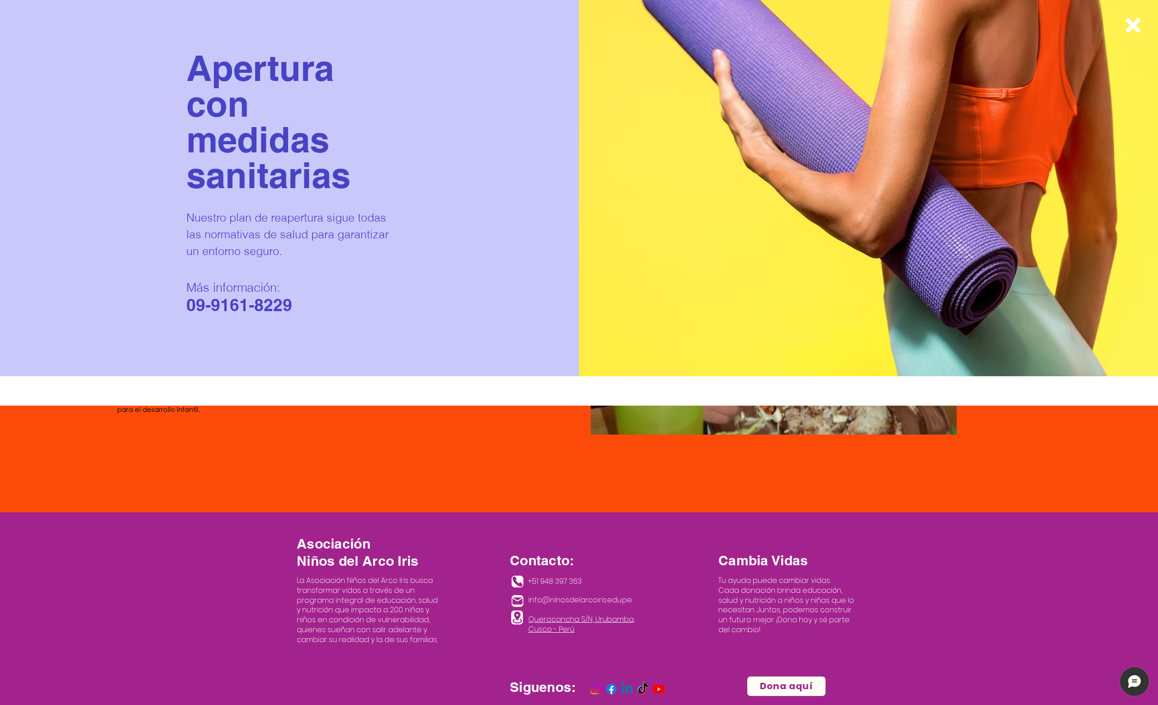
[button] (1133, 25)
